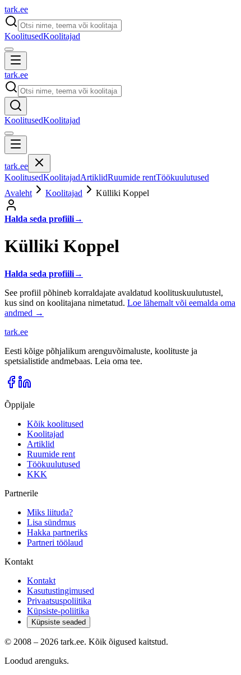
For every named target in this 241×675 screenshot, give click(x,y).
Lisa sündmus (51, 522)
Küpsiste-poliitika (58, 611)
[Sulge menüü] (39, 163)
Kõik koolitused (55, 424)
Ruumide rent (132, 177)
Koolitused (23, 36)
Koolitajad (61, 36)
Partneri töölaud (55, 542)
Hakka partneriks (57, 532)
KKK (37, 474)
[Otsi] (15, 106)
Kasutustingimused (60, 590)
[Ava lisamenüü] (8, 49)
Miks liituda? (50, 512)
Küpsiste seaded (58, 622)
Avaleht (18, 193)
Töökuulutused (182, 177)
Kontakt (41, 580)
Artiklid (94, 177)
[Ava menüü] (15, 61)
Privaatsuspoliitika (59, 601)
